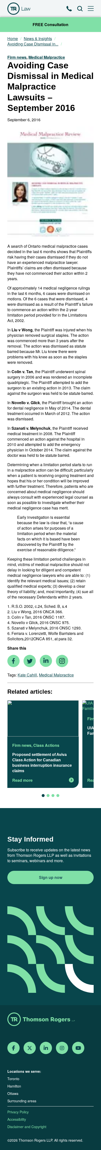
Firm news (16, 57)
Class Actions (46, 745)
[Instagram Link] (62, 1048)
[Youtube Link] (78, 1048)
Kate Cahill (27, 675)
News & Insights (38, 38)
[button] (43, 795)
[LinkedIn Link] (46, 1048)
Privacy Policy (18, 1111)
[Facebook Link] (13, 1048)
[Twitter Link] (29, 1048)
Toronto (13, 1078)
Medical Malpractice (46, 57)
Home (12, 38)
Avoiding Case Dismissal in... (32, 44)
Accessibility (16, 1119)
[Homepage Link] (50, 1019)
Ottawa (12, 1093)
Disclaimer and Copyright (26, 1126)
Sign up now (50, 877)
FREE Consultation (50, 24)
